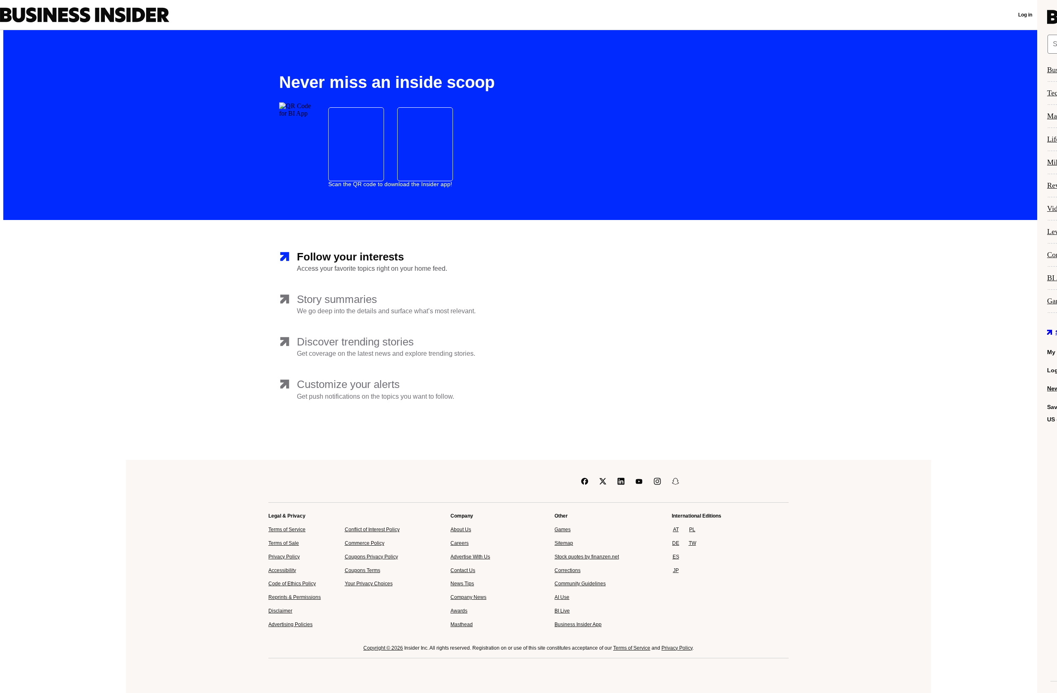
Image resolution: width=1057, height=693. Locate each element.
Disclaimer (280, 611)
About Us (460, 529)
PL (692, 529)
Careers (459, 543)
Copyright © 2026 (383, 648)
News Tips (462, 584)
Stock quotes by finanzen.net (587, 557)
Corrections (568, 570)
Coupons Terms (362, 570)
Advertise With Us (470, 557)
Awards (458, 611)
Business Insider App (578, 624)
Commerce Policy (364, 543)
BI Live (562, 611)
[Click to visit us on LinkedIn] (621, 481)
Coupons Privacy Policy (371, 557)
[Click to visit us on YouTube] (639, 481)
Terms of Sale (283, 543)
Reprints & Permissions (294, 597)
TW (692, 543)
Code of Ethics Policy (292, 584)
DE (675, 543)
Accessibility (282, 570)
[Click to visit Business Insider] (291, 481)
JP (676, 570)
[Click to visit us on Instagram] (657, 481)
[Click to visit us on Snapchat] (675, 481)
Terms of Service (287, 529)
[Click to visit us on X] (603, 481)
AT (676, 529)
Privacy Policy (284, 557)
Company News (468, 597)
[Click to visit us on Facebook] (585, 481)
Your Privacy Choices (369, 584)
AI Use (562, 597)
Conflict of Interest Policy (372, 529)
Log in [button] (1025, 15)
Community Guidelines (580, 584)
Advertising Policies (290, 624)
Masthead (461, 624)
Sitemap (564, 543)
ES (676, 557)
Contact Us (462, 570)
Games (563, 529)
